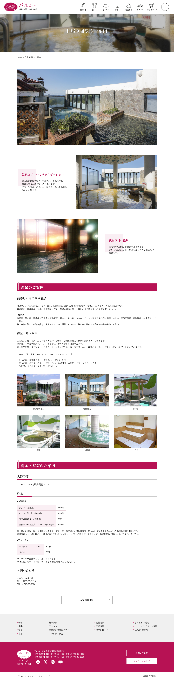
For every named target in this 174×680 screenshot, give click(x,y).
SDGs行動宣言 (141, 629)
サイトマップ (44, 676)
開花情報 (100, 622)
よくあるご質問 (142, 622)
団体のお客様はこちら (59, 629)
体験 (20, 622)
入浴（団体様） (87, 599)
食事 (20, 626)
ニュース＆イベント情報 (146, 626)
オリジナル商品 (56, 633)
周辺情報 (100, 626)
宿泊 (20, 633)
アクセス (53, 626)
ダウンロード (102, 629)
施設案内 (53, 622)
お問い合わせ (142, 652)
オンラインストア (142, 661)
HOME (19, 57)
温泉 (20, 629)
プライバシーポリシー (26, 676)
